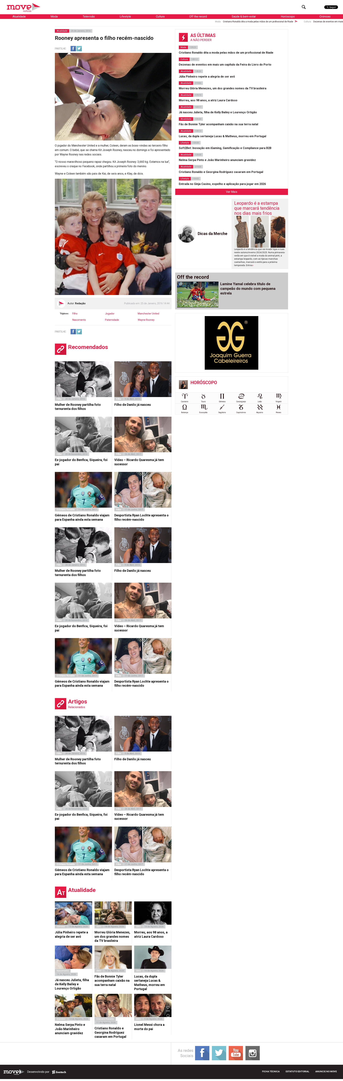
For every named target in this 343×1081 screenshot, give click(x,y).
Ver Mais (231, 192)
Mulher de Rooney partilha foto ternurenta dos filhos (78, 407)
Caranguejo (241, 402)
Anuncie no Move (326, 1071)
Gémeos (222, 402)
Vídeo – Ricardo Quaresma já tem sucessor (139, 462)
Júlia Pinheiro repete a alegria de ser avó (71, 934)
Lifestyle (125, 16)
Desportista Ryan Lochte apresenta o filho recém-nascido (141, 517)
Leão (260, 402)
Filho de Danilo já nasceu (132, 404)
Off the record (198, 16)
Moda (54, 16)
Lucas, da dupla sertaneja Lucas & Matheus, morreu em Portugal (149, 983)
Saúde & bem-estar (244, 16)
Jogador (110, 313)
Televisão (89, 16)
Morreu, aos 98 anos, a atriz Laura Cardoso (151, 934)
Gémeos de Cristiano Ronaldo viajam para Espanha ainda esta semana (82, 517)
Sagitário (222, 412)
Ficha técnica (271, 1071)
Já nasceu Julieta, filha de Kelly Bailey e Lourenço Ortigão (72, 984)
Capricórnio (241, 412)
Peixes (278, 412)
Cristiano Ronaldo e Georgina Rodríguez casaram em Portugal (110, 1032)
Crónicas (325, 16)
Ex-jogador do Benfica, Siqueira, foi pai (81, 462)
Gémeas (61, 926)
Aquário (259, 412)
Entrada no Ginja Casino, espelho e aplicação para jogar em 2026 (222, 184)
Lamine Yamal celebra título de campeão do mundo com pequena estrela (247, 288)
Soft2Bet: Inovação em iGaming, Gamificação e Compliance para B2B (225, 148)
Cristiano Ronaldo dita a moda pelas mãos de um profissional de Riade (170, 21)
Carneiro (184, 402)
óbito (98, 926)
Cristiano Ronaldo (66, 509)
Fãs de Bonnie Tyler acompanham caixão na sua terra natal (112, 981)
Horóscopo (288, 16)
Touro (203, 402)
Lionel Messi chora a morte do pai (149, 1027)
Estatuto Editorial (297, 1071)
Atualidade (19, 16)
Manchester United (148, 313)
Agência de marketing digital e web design (59, 1072)
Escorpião (203, 412)
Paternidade (112, 319)
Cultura (160, 16)
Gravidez (61, 1019)
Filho (75, 313)
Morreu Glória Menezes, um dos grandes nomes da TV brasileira (112, 936)
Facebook (73, 48)
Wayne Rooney (146, 319)
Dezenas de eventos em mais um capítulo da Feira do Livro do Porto (259, 21)
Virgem (279, 402)
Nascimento (79, 319)
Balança (184, 412)
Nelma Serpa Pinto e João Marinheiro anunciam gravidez (70, 1029)
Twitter (79, 48)
